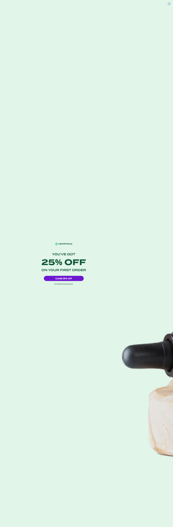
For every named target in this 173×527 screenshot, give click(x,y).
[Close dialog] (169, 4)
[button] (64, 278)
